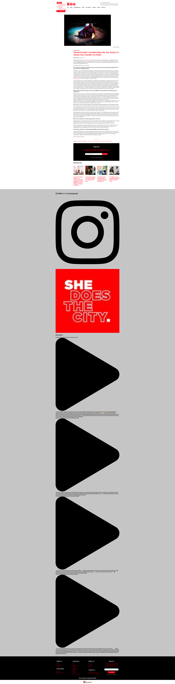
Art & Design (88, 7)
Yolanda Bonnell (86, 60)
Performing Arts (77, 7)
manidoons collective (77, 78)
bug (117, 61)
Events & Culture (76, 50)
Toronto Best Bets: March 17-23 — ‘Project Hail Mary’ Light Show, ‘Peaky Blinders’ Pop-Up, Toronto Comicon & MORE (78, 181)
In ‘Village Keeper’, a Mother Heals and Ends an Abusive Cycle (114, 179)
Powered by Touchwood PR (87, 678)
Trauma (102, 141)
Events (98, 7)
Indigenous (84, 141)
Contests (94, 7)
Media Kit (58, 671)
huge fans (100, 61)
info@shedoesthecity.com (93, 672)
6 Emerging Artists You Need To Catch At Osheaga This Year (90, 179)
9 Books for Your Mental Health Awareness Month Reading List (102, 179)
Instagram (90, 666)
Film (68, 7)
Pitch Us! (58, 664)
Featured (80, 141)
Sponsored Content (60, 672)
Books (83, 7)
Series (71, 7)
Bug (77, 141)
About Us (103, 7)
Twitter (90, 663)
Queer (89, 141)
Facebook (90, 664)
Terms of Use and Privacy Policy (94, 673)
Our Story (58, 663)
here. (84, 136)
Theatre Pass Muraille (95, 141)
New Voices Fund (59, 666)
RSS (89, 667)
